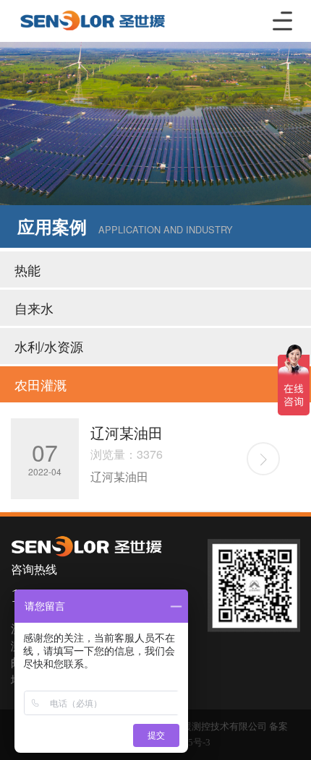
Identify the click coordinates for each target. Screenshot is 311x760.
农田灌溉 (40, 384)
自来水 (34, 307)
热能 (27, 269)
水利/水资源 (48, 346)
